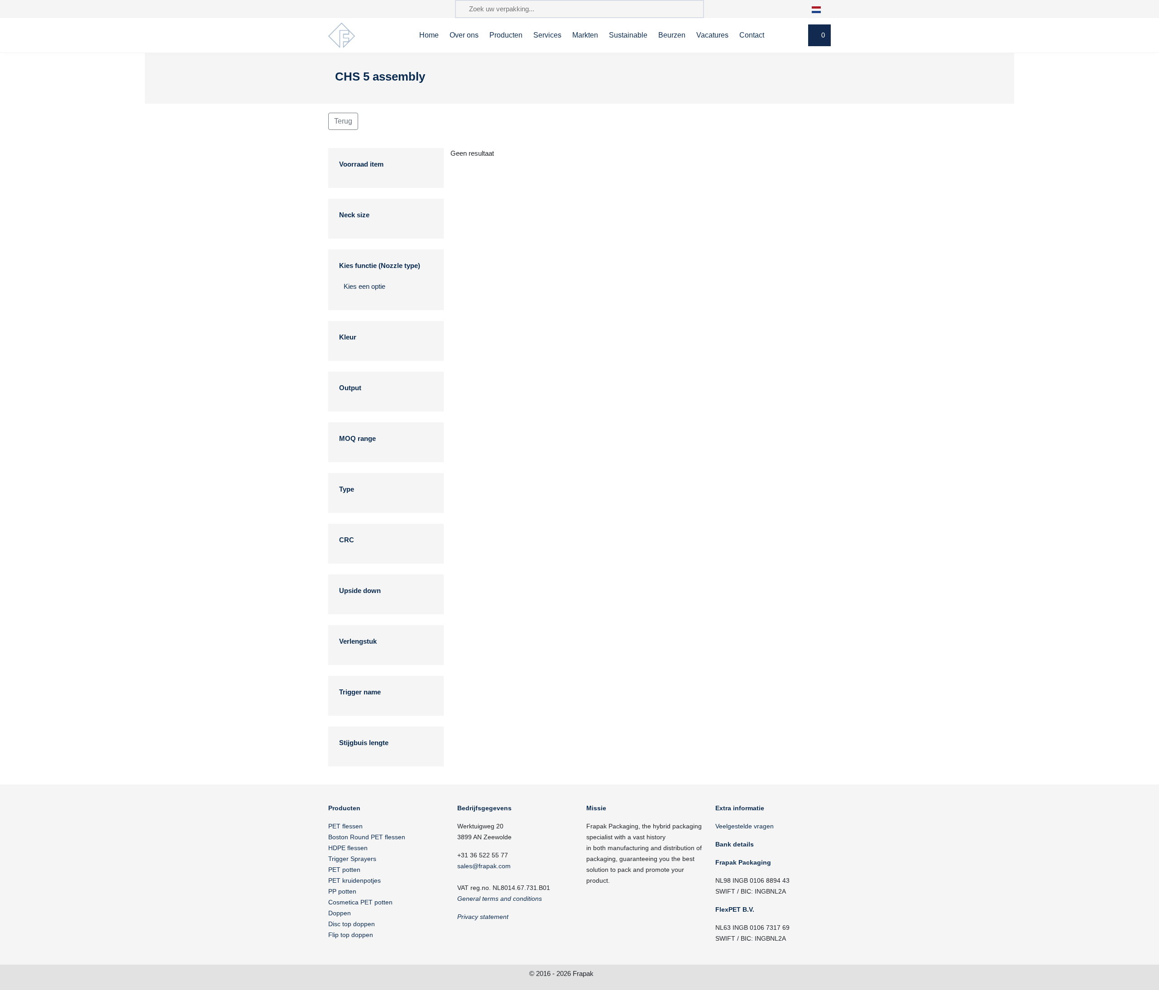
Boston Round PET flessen (366, 837)
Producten (505, 35)
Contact (751, 35)
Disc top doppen (351, 924)
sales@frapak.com (484, 866)
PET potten (344, 869)
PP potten (342, 891)
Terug (343, 121)
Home (429, 35)
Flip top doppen (350, 934)
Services (547, 35)
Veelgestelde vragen (744, 826)
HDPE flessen (348, 847)
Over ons (464, 35)
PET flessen (345, 826)
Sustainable (628, 35)
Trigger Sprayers (352, 858)
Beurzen (671, 35)
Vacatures (712, 35)
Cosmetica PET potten (360, 902)
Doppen (339, 913)
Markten (585, 35)
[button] (821, 9)
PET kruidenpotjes (354, 880)
